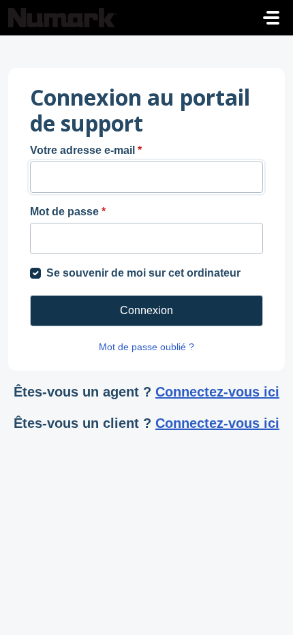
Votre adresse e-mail (86, 150)
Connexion (146, 310)
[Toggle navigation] (271, 17)
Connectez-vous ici (217, 391)
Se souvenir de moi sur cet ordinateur (143, 273)
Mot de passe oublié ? (146, 346)
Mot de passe (68, 211)
